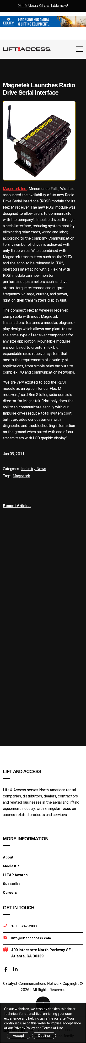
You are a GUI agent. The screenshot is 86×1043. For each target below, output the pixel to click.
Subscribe (12, 884)
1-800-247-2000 (24, 926)
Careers (10, 892)
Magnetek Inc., (15, 188)
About (8, 857)
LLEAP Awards (15, 875)
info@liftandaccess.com (31, 938)
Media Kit (11, 866)
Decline (44, 1035)
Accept (18, 1035)
